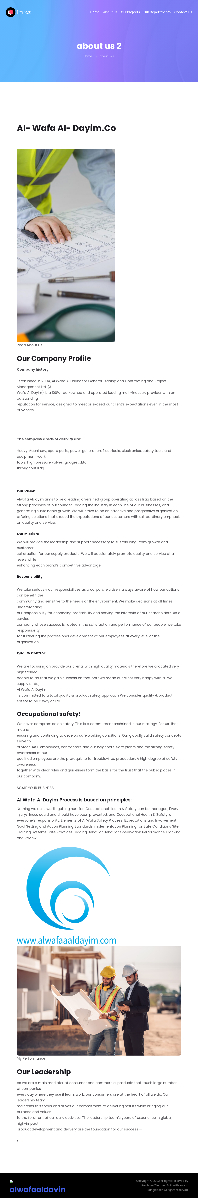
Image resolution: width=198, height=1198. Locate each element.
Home (95, 12)
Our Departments (157, 12)
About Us (110, 12)
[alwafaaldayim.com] (18, 12)
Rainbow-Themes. (154, 1185)
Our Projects (130, 12)
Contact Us (183, 12)
